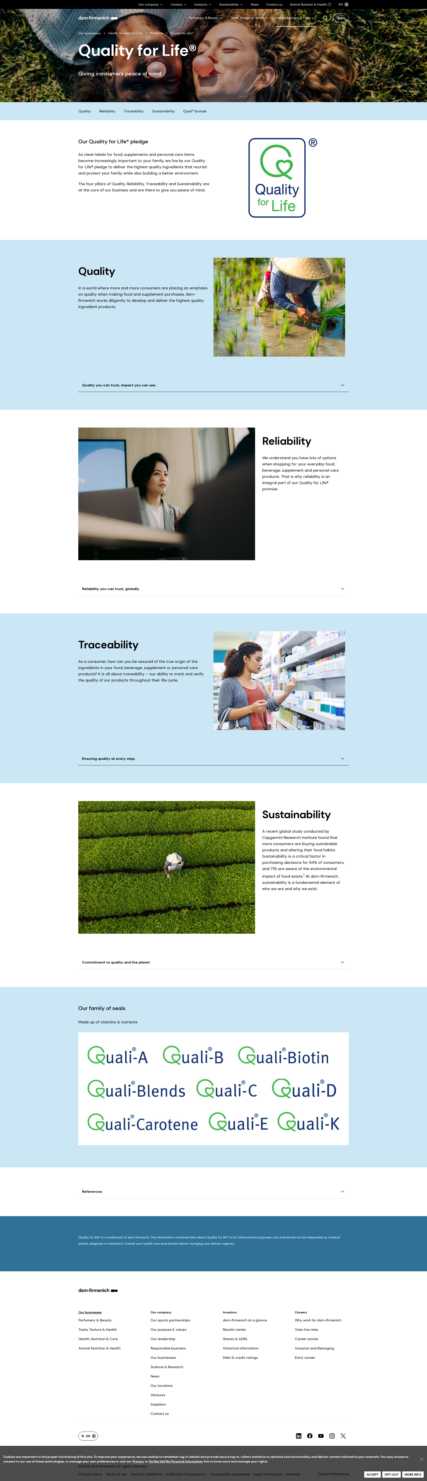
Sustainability (163, 111)
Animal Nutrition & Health (100, 1348)
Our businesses (90, 33)
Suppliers (158, 1404)
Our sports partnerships (170, 1320)
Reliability (107, 111)
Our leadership (163, 1339)
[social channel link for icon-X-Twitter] (343, 1436)
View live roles (306, 1329)
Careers (301, 1312)
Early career (305, 1357)
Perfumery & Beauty (95, 1320)
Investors (230, 1312)
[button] (325, 17)
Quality (85, 111)
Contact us (160, 1413)
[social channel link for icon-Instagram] (332, 1436)
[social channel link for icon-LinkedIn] (298, 1436)
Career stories (306, 1339)
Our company (161, 1312)
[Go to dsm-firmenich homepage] (98, 17)
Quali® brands (195, 111)
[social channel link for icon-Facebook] (309, 1436)
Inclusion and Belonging (314, 1348)
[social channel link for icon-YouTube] (320, 1436)
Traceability (134, 111)
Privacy (138, 1461)
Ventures (158, 1395)
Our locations (162, 1385)
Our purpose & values (168, 1329)
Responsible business (168, 1348)
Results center (234, 1329)
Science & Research (167, 1367)
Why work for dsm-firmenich (318, 1320)
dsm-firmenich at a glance (245, 1320)
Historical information (240, 1348)
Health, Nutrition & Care (125, 33)
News (155, 1376)
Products (156, 33)
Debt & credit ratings (240, 1357)
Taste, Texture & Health (98, 1329)
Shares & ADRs (235, 1339)
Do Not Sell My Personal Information (176, 1461)
